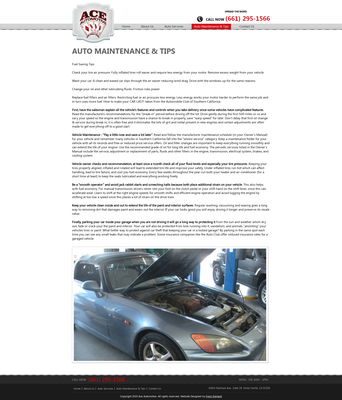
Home (126, 26)
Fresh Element (214, 396)
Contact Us (246, 26)
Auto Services (173, 26)
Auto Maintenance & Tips (211, 26)
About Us (147, 26)
